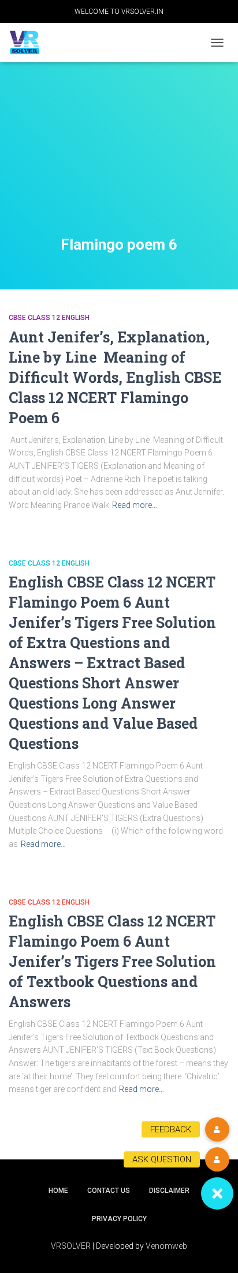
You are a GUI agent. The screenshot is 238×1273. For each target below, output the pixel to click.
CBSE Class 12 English (49, 318)
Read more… (134, 505)
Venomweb (166, 1246)
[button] (217, 1193)
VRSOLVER (71, 1246)
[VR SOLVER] (29, 43)
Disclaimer (169, 1191)
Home (58, 1191)
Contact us (108, 1191)
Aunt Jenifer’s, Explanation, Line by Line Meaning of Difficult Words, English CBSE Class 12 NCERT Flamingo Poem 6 (115, 377)
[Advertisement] (119, 163)
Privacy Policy (119, 1219)
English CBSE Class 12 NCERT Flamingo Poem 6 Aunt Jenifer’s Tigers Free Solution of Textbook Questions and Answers (112, 961)
